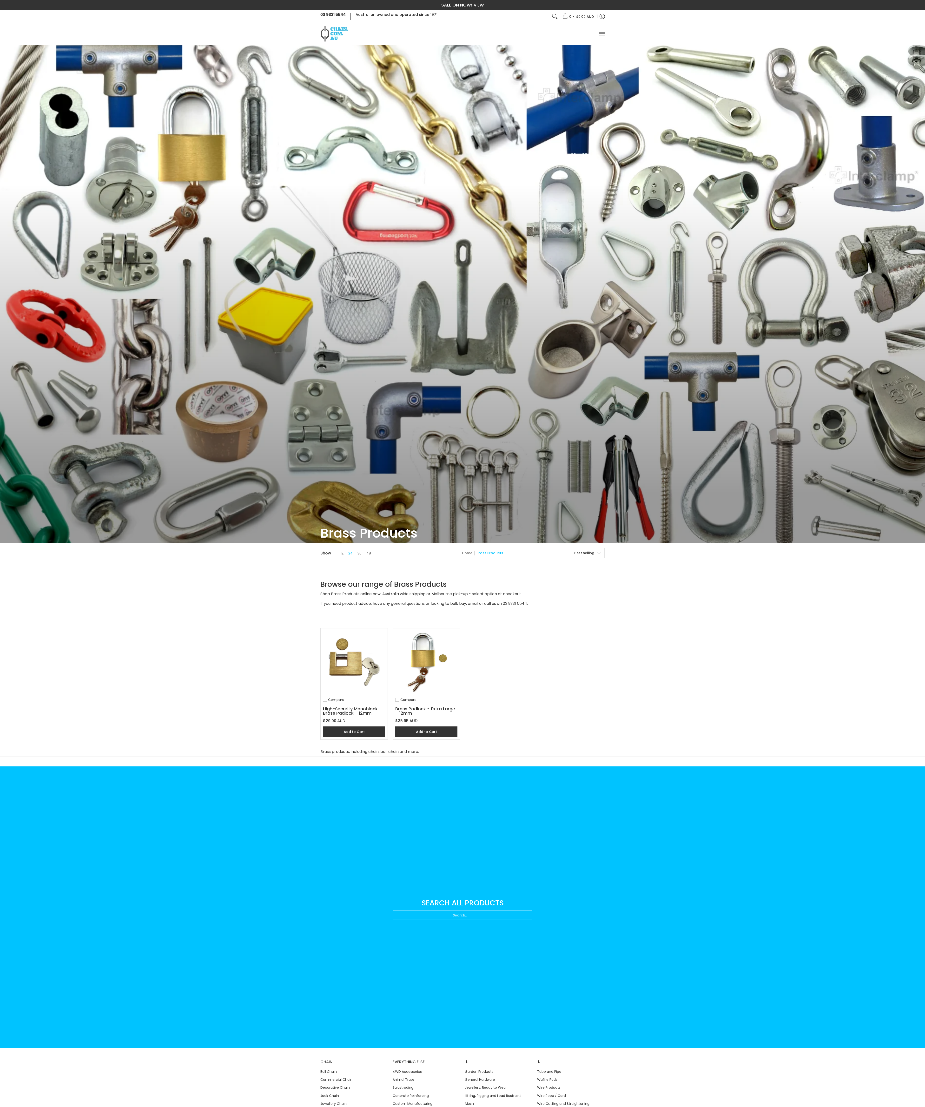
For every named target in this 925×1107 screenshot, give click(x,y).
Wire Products (549, 1087)
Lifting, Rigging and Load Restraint (493, 1095)
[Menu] (602, 34)
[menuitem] (578, 16)
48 (368, 553)
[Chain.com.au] (334, 34)
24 (350, 553)
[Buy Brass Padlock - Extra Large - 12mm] (426, 662)
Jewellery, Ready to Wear (486, 1087)
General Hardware (480, 1079)
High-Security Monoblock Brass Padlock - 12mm (350, 711)
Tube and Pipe (549, 1071)
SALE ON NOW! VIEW (462, 5)
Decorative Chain (335, 1087)
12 (342, 553)
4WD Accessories (407, 1071)
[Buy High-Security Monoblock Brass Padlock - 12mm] (354, 662)
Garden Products (479, 1071)
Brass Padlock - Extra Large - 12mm (425, 711)
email (473, 603)
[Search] (555, 16)
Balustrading (403, 1087)
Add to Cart (354, 731)
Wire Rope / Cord (551, 1095)
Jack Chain (329, 1095)
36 (359, 553)
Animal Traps (404, 1079)
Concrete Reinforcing (411, 1095)
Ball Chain (328, 1071)
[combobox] (462, 915)
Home (467, 553)
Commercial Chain (336, 1079)
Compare (336, 700)
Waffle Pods (547, 1079)
